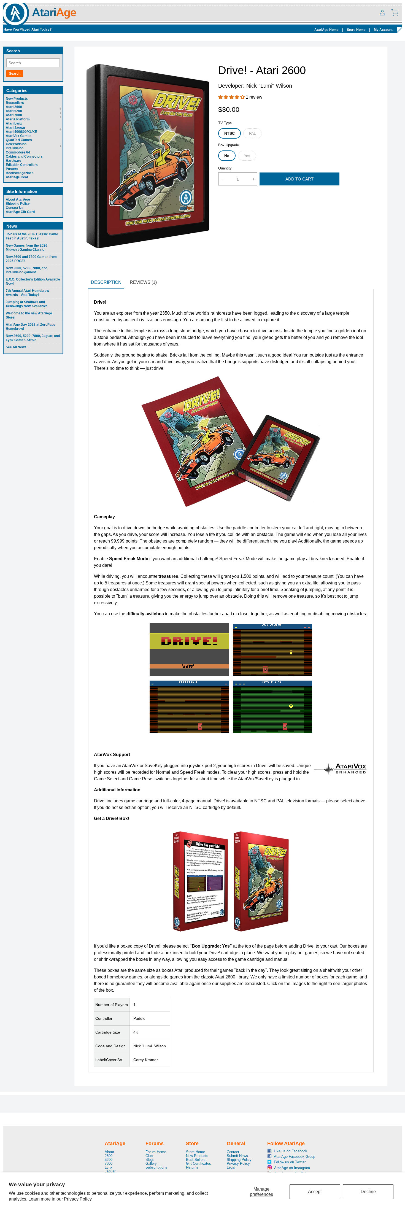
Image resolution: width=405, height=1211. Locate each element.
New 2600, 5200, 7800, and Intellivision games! (26, 270)
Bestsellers (15, 103)
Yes (247, 155)
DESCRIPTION (106, 282)
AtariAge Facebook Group (286, 1157)
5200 (108, 1160)
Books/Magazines (20, 173)
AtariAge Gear (17, 177)
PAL (252, 133)
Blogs (150, 1160)
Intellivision (14, 148)
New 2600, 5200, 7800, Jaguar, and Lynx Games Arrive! (33, 338)
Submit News (237, 1156)
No (226, 155)
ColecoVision (16, 144)
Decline (368, 1191)
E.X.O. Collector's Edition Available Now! (33, 281)
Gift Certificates (198, 1163)
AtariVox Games (18, 136)
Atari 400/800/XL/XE (21, 132)
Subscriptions (156, 1167)
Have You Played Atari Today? (28, 29)
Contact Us (14, 208)
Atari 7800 (14, 115)
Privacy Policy (238, 1163)
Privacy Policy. (78, 1199)
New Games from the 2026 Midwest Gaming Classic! (26, 248)
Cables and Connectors (24, 156)
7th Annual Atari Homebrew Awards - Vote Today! (27, 293)
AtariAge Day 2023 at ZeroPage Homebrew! (30, 327)
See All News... (17, 347)
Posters (12, 169)
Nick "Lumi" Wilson (269, 86)
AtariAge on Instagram (286, 1168)
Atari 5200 (14, 111)
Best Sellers (196, 1160)
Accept (315, 1191)
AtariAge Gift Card (20, 212)
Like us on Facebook (286, 1151)
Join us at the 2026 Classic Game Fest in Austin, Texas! (32, 236)
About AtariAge (18, 199)
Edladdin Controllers (22, 165)
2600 (108, 1156)
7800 (108, 1163)
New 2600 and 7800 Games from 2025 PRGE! (31, 259)
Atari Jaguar (15, 128)
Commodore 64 (18, 152)
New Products (17, 99)
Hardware (13, 161)
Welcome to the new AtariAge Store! (29, 315)
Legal (231, 1167)
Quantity (225, 168)
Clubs (150, 1156)
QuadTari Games (19, 140)
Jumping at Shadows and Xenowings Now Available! (26, 304)
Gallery (151, 1163)
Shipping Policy (18, 204)
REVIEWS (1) (143, 282)
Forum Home (155, 1152)
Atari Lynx (14, 123)
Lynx (108, 1167)
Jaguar (110, 1171)
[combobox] (33, 62)
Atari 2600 (14, 107)
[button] (394, 12)
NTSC (229, 133)
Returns (192, 1167)
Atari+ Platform (18, 119)
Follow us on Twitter (286, 1162)
